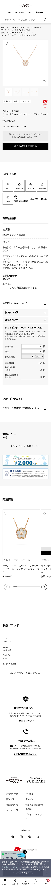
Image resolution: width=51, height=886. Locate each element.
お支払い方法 (12, 794)
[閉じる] (25, 852)
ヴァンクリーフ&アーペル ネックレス (15, 35)
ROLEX (7, 639)
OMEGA (7, 656)
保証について (12, 805)
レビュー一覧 (12, 810)
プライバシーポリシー (11, 867)
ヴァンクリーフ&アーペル (29, 27)
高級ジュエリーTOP (8, 27)
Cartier (7, 648)
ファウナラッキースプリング (12, 30)
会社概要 (29, 794)
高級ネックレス (25, 33)
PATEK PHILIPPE (11, 665)
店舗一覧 (29, 799)
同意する (25, 873)
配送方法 (10, 799)
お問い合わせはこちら (25, 753)
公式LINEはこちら (25, 721)
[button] (44, 587)
